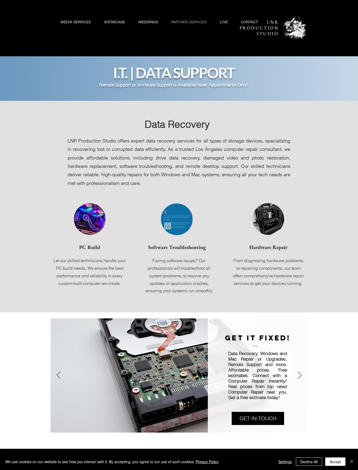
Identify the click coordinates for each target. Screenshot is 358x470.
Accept (335, 461)
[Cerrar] (352, 461)
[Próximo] (300, 375)
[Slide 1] (176, 424)
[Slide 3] (182, 424)
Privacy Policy (207, 461)
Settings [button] (285, 461)
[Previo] (59, 375)
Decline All (309, 461)
